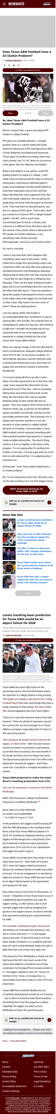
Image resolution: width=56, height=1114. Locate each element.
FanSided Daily (9, 1071)
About (5, 1062)
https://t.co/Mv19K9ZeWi (22, 810)
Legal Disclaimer (42, 1081)
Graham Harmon (14, 60)
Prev (10, 113)
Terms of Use (41, 1076)
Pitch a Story (40, 1071)
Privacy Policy (9, 1076)
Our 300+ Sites (41, 1066)
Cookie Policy (9, 1081)
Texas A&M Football (18, 1041)
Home (5, 1041)
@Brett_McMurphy (28, 802)
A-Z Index (39, 1086)
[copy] (18, 65)
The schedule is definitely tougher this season (26, 926)
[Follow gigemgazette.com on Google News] (49, 502)
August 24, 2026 (25, 817)
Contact (6, 1066)
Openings (38, 1062)
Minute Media (15, 1098)
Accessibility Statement (14, 1086)
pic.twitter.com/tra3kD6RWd (17, 813)
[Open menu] (4, 4)
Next (45, 113)
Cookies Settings (11, 1091)
